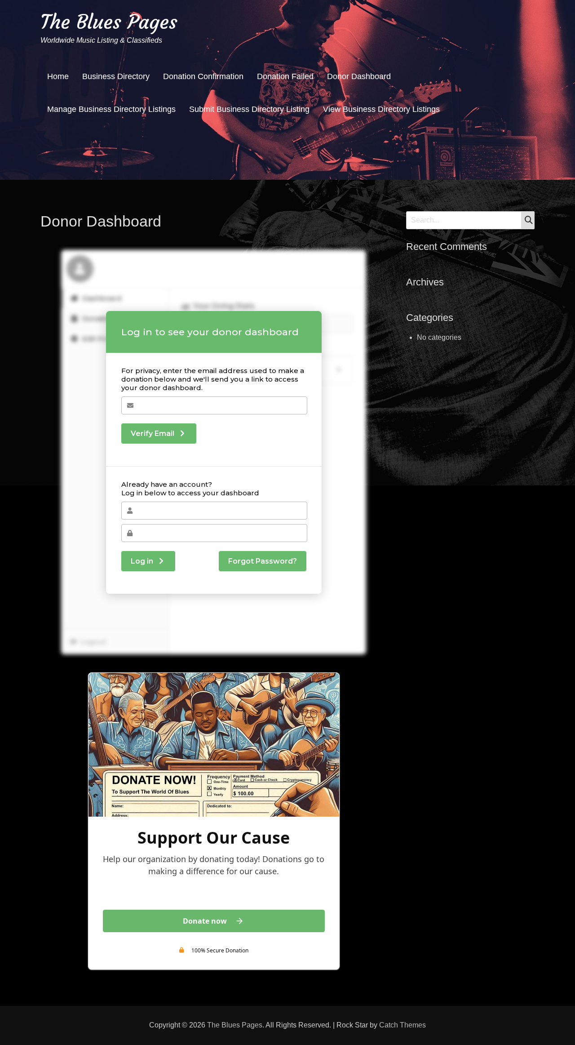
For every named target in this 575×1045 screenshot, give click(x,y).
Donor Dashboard (359, 76)
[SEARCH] (528, 220)
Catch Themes (402, 1025)
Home (58, 76)
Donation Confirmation (203, 76)
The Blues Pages (108, 21)
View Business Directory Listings (381, 109)
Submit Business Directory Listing (249, 109)
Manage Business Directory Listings (111, 109)
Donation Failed (285, 76)
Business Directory (116, 76)
